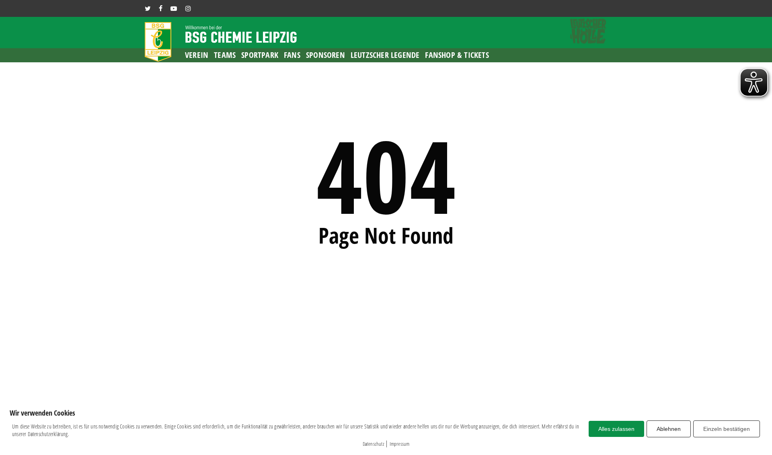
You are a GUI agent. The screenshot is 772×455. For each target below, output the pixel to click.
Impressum (400, 443)
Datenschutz (373, 443)
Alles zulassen (616, 429)
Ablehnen (669, 429)
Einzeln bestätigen (726, 429)
